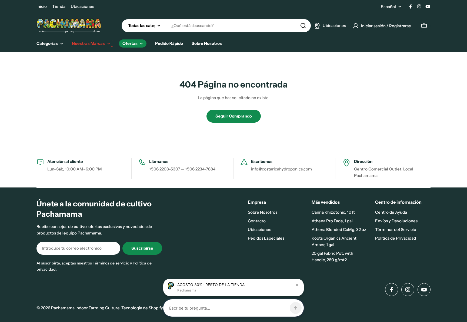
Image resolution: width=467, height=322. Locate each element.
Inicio (41, 6)
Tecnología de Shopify (142, 307)
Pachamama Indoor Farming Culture (85, 307)
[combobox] (216, 25)
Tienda (58, 6)
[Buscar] (303, 25)
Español (388, 7)
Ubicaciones (82, 6)
